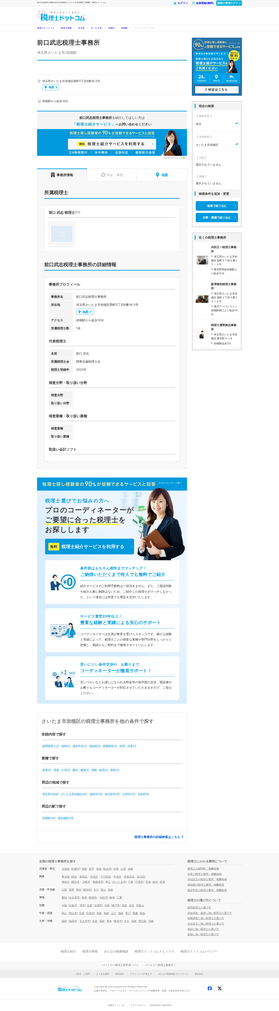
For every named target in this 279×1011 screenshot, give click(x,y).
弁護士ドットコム (116, 1005)
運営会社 (199, 973)
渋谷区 (94, 876)
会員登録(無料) (205, 3)
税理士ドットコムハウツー (199, 951)
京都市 (98, 905)
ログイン (183, 3)
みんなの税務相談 (116, 951)
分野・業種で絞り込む (217, 217)
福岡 (64, 921)
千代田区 (105, 876)
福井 (110, 889)
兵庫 (107, 905)
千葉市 (139, 881)
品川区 (141, 876)
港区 (74, 876)
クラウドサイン (138, 1005)
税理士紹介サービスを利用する (87, 546)
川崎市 (86, 881)
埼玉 (108, 881)
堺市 (82, 905)
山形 (123, 868)
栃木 (155, 881)
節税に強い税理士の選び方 (203, 934)
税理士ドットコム (45, 28)
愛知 (64, 897)
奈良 (131, 905)
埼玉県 (81, 28)
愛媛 (135, 913)
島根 (106, 913)
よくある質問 (102, 973)
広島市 (90, 913)
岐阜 (112, 897)
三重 (119, 897)
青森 (84, 868)
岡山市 (73, 913)
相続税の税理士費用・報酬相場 (205, 884)
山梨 (64, 889)
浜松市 (103, 897)
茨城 (148, 881)
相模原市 (98, 881)
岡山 (64, 913)
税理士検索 (66, 28)
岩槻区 (111, 28)
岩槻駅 (124, 28)
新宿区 (83, 876)
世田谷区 (129, 876)
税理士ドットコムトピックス (154, 951)
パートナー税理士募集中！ (160, 965)
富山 (103, 889)
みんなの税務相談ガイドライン (173, 973)
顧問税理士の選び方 (199, 907)
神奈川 (66, 881)
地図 (51, 87)
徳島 (120, 913)
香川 (128, 913)
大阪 (64, 905)
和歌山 (140, 905)
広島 (81, 913)
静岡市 (93, 897)
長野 (71, 889)
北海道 (66, 868)
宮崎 (133, 921)
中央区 (117, 876)
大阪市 (73, 905)
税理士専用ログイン (229, 3)
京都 (89, 905)
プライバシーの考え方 (141, 973)
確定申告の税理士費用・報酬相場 (207, 890)
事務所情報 (65, 175)
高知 (142, 913)
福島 (130, 868)
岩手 (91, 868)
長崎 (102, 921)
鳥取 (99, 913)
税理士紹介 (68, 951)
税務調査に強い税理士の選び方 (205, 918)
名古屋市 (74, 897)
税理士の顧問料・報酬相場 (203, 868)
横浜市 (76, 881)
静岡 (84, 897)
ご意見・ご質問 (82, 973)
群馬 (162, 881)
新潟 (78, 889)
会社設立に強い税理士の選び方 (205, 923)
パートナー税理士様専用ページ (120, 965)
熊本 (109, 921)
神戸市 (116, 905)
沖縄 (150, 921)
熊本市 (118, 921)
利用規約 (119, 973)
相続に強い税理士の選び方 (203, 929)
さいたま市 (96, 28)
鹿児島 (142, 921)
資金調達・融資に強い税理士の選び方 (209, 913)
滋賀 (124, 905)
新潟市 (87, 889)
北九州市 (85, 921)
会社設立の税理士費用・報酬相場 (207, 879)
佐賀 (94, 921)
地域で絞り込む (217, 205)
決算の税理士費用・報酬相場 (204, 874)
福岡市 (73, 921)
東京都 (66, 876)
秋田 (116, 868)
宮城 (98, 868)
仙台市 (107, 868)
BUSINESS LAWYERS (160, 1005)
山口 (113, 913)
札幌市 (76, 868)
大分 (126, 921)
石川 (96, 889)
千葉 (130, 881)
